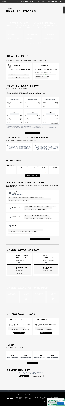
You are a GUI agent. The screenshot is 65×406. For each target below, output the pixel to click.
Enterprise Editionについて (21, 238)
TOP (6, 390)
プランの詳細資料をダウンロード (37, 376)
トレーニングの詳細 (18, 332)
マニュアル (61, 1)
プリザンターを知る (25, 1)
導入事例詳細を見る (32, 362)
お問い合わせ (56, 1)
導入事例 (43, 1)
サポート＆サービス (32, 1)
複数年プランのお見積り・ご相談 (31, 175)
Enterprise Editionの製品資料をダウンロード (39, 238)
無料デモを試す (51, 1)
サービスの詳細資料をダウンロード (31, 43)
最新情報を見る (64, 9)
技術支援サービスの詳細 (45, 332)
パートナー (38, 1)
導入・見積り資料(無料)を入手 (32, 132)
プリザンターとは (19, 1)
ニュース (46, 1)
